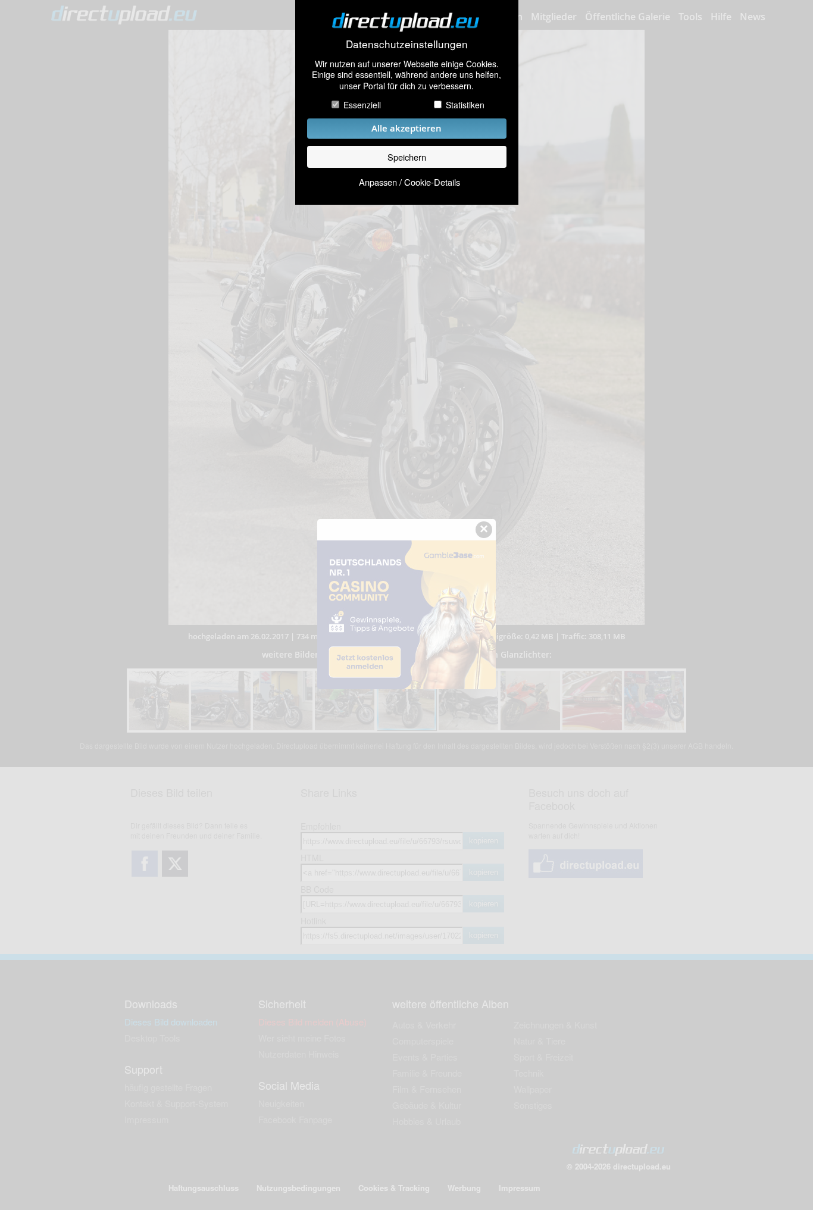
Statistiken (465, 105)
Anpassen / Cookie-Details (409, 182)
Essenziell (362, 105)
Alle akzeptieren (406, 128)
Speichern (406, 157)
